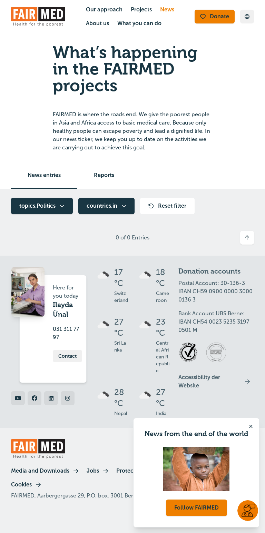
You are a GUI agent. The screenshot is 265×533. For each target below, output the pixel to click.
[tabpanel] (132, 222)
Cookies (21, 484)
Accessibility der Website (199, 381)
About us (97, 23)
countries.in (102, 206)
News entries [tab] (44, 175)
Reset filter (172, 206)
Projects (141, 9)
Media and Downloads (40, 471)
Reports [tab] (104, 175)
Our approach (104, 9)
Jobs (93, 471)
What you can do (139, 23)
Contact (67, 356)
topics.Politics (37, 206)
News (167, 9)
